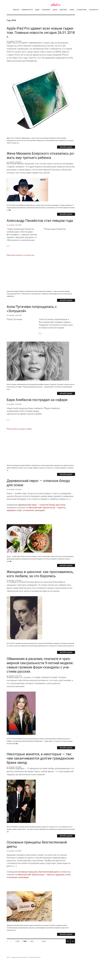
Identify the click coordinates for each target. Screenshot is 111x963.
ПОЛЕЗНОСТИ (93, 10)
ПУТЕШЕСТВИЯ (82, 10)
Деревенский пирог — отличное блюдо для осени (42, 505)
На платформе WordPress (33, 957)
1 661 (32, 941)
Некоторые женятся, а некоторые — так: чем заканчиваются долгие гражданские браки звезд (40, 758)
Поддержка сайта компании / (19, 957)
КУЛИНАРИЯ (46, 10)
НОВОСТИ (16, 10)
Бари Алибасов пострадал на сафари (37, 400)
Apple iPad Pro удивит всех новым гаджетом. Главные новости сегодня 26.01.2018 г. (41, 32)
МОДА (37, 10)
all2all (8, 957)
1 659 (18, 941)
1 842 (44, 941)
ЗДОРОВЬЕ (63, 10)
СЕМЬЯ (71, 10)
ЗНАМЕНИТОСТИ (27, 10)
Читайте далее (66, 147)
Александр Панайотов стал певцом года (40, 221)
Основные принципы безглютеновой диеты (39, 872)
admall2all (11, 225)
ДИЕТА (55, 10)
